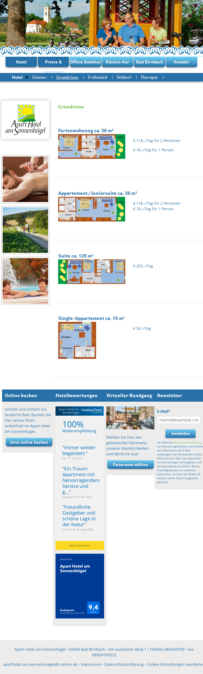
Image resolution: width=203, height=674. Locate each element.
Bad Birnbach (149, 62)
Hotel (21, 62)
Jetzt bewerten (79, 545)
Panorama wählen (130, 464)
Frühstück (97, 77)
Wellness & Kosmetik (32, 85)
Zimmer (39, 77)
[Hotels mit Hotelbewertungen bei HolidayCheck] (91, 411)
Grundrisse (67, 77)
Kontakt (181, 62)
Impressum (91, 664)
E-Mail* (163, 411)
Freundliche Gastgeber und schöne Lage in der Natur (79, 516)
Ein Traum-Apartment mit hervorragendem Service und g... (81, 480)
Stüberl (124, 77)
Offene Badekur (85, 62)
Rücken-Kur (117, 62)
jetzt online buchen (29, 442)
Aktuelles (71, 85)
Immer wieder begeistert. (78, 450)
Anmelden (180, 433)
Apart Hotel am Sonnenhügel (69, 410)
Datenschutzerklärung (187, 442)
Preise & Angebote (53, 63)
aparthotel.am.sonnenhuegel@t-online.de (40, 664)
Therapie (149, 77)
